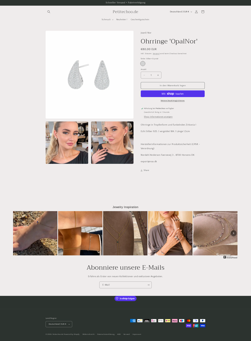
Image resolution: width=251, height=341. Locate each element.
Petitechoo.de (58, 334)
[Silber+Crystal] (143, 64)
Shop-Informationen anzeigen (158, 117)
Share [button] (146, 170)
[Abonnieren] (148, 285)
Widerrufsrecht (89, 334)
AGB (119, 334)
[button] (49, 12)
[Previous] (17, 233)
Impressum (136, 334)
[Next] (233, 233)
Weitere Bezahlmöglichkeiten (173, 101)
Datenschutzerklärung (105, 334)
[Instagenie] (230, 258)
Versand (156, 54)
